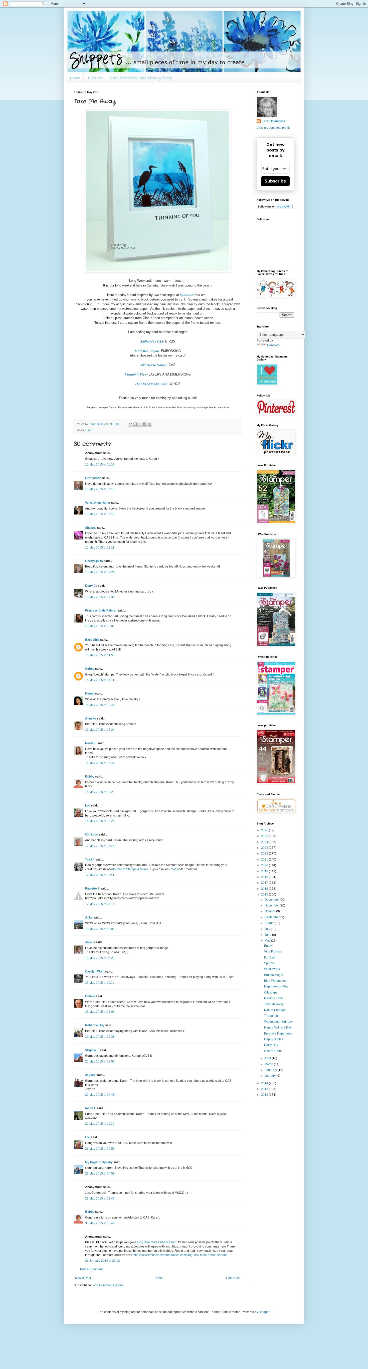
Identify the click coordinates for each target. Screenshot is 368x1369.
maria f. (90, 1108)
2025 (265, 836)
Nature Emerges (275, 1010)
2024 (265, 842)
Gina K (89, 430)
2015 (265, 894)
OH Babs (91, 834)
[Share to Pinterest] (149, 424)
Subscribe (275, 181)
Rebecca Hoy (94, 1025)
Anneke (90, 718)
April (268, 1058)
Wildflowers (272, 969)
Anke (89, 917)
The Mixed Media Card (151, 384)
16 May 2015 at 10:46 (100, 705)
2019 (265, 871)
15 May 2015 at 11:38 (99, 514)
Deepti (89, 693)
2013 (265, 1089)
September (272, 917)
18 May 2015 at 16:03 (100, 1012)
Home (75, 78)
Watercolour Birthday (278, 1022)
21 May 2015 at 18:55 (100, 1061)
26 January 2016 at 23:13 (102, 1260)
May (268, 940)
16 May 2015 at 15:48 (100, 763)
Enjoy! (268, 946)
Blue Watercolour (276, 980)
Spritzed (269, 963)
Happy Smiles (273, 1039)
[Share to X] (139, 424)
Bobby (89, 776)
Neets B (91, 743)
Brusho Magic (273, 975)
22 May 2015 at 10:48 (100, 1094)
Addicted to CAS (151, 341)
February (271, 1070)
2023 (265, 848)
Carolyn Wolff (94, 971)
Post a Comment (91, 1269)
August (270, 923)
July (268, 929)
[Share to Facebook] (144, 424)
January (270, 1076)
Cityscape (271, 992)
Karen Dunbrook (273, 121)
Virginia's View (136, 374)
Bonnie (90, 996)
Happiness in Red (276, 986)
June (268, 934)
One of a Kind (273, 1051)
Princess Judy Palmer (101, 610)
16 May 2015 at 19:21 (100, 792)
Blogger (264, 1312)
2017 (265, 882)
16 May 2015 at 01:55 (100, 655)
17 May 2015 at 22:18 (100, 904)
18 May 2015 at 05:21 (100, 958)
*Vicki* (90, 859)
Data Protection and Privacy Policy (141, 78)
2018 (265, 877)
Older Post (233, 1278)
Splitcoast (187, 294)
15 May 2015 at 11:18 (99, 489)
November (272, 905)
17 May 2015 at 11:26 (99, 846)
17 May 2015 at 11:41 (99, 875)
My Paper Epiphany (99, 1162)
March (269, 1064)
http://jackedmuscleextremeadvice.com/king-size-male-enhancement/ (180, 1255)
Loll (87, 805)
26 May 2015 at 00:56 (100, 1148)
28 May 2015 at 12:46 (100, 1198)
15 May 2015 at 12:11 (99, 547)
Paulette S (92, 888)
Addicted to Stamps (153, 364)
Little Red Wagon (147, 350)
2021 (265, 859)
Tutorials (94, 78)
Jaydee (90, 1075)
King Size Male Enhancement (157, 1242)
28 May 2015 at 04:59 (100, 1173)
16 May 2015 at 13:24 (100, 730)
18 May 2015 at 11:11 (99, 982)
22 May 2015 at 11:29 (99, 1124)
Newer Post (83, 1278)
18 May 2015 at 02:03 (100, 929)
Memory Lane (273, 998)
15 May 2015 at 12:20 (100, 572)
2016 (265, 888)
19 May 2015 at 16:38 (100, 1036)
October (270, 911)
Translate (273, 345)
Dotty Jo (91, 586)
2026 (265, 830)
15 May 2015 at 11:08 (99, 464)
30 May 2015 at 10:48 (100, 1223)
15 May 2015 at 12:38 (100, 597)
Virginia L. (92, 1050)
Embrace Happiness (278, 1033)
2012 (265, 1094)
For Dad (269, 957)
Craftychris (93, 478)
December (272, 900)
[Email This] (130, 424)
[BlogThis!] (135, 424)
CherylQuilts (94, 561)
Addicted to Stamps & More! (129, 869)
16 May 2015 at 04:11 (99, 680)
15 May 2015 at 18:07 (100, 626)
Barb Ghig (92, 640)
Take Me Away (274, 1004)
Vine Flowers (273, 951)
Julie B (90, 942)
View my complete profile (274, 128)
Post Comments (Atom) (108, 1285)
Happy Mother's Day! (278, 1027)
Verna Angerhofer (97, 502)
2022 (265, 853)
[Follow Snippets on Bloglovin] (275, 208)
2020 (265, 865)
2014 (265, 1083)
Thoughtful (271, 1016)
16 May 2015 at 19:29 (100, 821)
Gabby (89, 668)
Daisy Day (271, 1045)
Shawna (90, 528)
